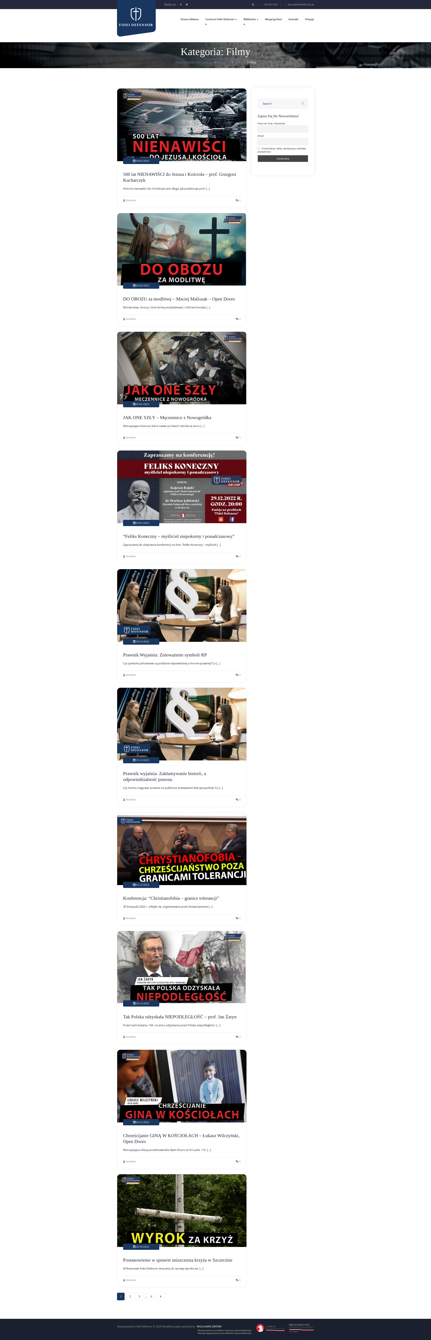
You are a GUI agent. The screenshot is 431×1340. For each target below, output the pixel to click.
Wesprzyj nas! (273, 19)
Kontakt (294, 19)
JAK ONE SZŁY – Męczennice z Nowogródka (167, 417)
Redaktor (131, 200)
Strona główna (190, 19)
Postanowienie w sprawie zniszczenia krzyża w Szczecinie (177, 1260)
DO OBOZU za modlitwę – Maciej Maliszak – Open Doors (179, 298)
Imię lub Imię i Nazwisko (271, 123)
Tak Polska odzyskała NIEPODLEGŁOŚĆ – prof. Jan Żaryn (180, 1016)
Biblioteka (250, 19)
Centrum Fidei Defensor (220, 19)
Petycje (309, 19)
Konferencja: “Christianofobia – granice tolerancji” (171, 898)
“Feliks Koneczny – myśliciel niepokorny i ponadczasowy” (179, 536)
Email (261, 135)
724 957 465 (270, 4)
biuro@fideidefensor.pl (300, 4)
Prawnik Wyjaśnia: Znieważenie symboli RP (165, 654)
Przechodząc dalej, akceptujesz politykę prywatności (282, 150)
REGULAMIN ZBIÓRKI (209, 1326)
